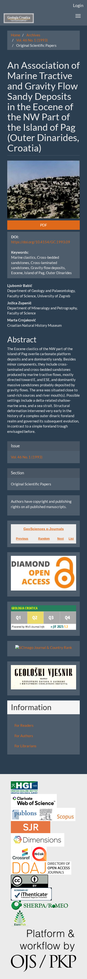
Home (15, 35)
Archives (33, 35)
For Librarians (25, 746)
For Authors (23, 736)
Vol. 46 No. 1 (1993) (32, 40)
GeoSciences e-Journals (43, 529)
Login (78, 5)
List (71, 538)
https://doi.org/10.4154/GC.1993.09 (40, 242)
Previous (22, 538)
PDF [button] (43, 225)
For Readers (24, 725)
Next (60, 538)
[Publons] (24, 814)
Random (44, 538)
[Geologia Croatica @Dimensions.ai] (37, 839)
